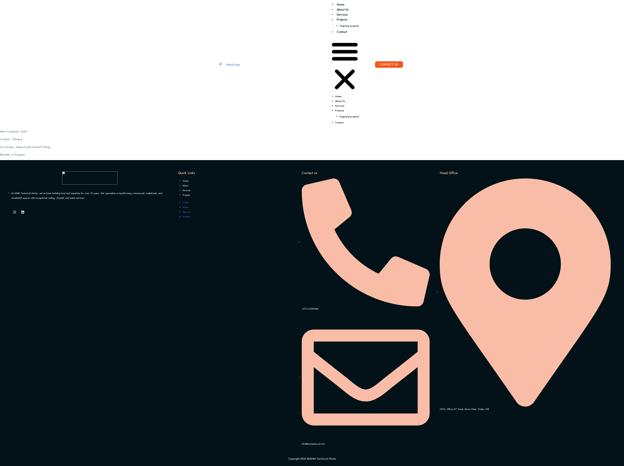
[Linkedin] (23, 212)
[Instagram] (14, 212)
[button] (345, 65)
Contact (342, 32)
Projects (342, 19)
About (185, 185)
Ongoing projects (349, 26)
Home (340, 4)
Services (342, 15)
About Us (343, 9)
